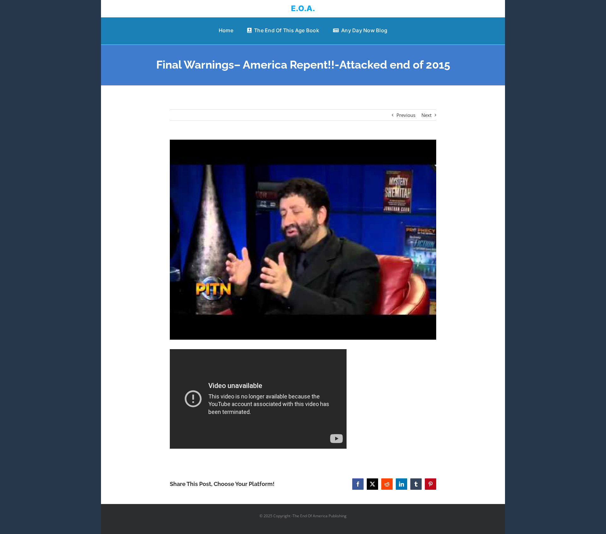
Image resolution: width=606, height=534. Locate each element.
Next (426, 115)
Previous (405, 115)
